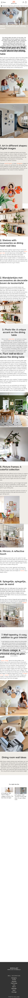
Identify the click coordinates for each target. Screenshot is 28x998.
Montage (14, 992)
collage (24, 387)
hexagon (25, 673)
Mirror (14, 986)
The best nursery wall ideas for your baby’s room (20, 798)
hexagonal (19, 163)
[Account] (23, 2)
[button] (3, 2)
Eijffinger (14, 988)
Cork (14, 985)
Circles (14, 979)
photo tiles (11, 339)
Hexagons (14, 978)
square (10, 163)
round (6, 163)
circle (1, 675)
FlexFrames (14, 983)
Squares (14, 981)
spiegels (24, 602)
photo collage (4, 660)
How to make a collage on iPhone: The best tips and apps (7, 796)
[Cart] (26, 2)
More (14, 990)
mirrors (22, 570)
